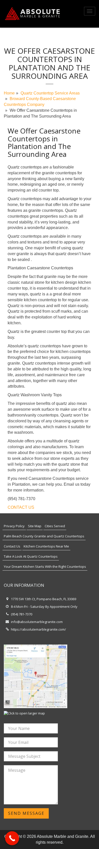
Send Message (26, 813)
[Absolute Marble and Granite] (33, 14)
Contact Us (12, 546)
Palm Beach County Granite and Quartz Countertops (44, 536)
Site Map (34, 526)
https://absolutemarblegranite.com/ (38, 629)
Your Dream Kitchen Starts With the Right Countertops (45, 566)
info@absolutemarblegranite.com (37, 621)
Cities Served (55, 526)
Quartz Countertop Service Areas (50, 93)
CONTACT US (21, 507)
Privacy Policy (14, 526)
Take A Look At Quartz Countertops (31, 556)
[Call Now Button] (12, 838)
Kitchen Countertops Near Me (46, 546)
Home (9, 93)
